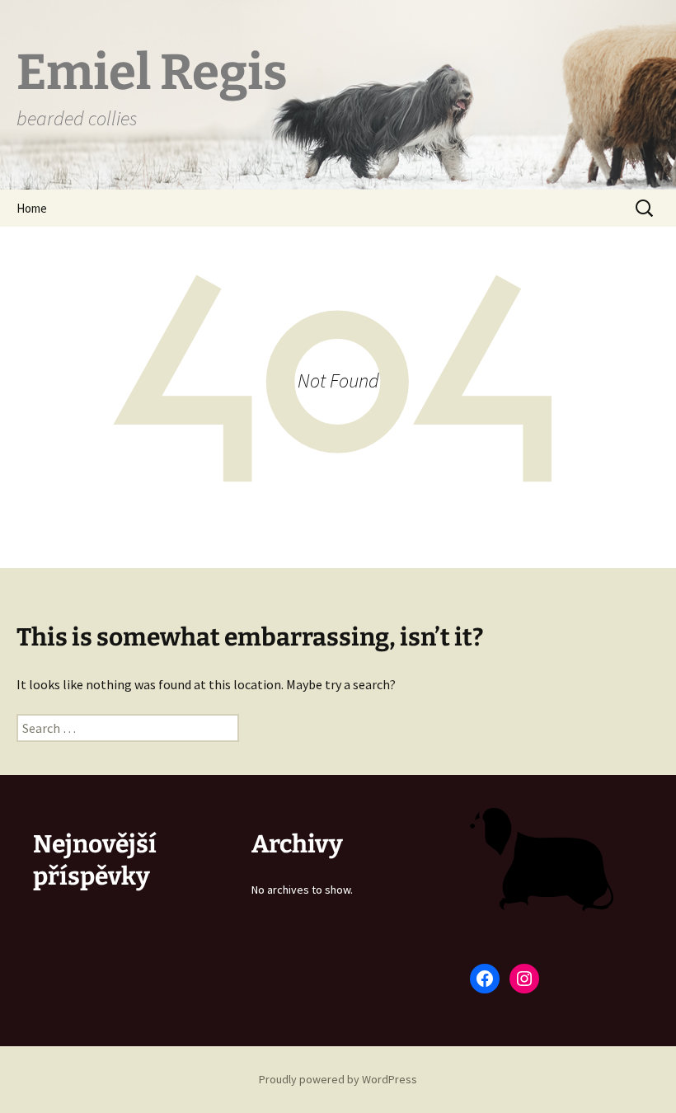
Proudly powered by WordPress (338, 1079)
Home (31, 208)
